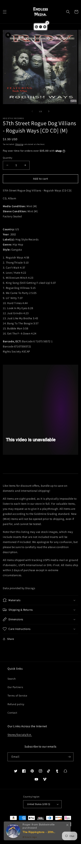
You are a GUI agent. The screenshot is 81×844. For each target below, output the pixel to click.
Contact (12, 712)
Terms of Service (17, 695)
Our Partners (15, 687)
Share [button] (10, 639)
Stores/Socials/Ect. (20, 734)
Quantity (7, 157)
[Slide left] (32, 111)
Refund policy (16, 704)
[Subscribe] (69, 756)
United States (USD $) (38, 804)
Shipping (19, 144)
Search (12, 678)
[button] (5, 12)
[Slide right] (49, 111)
